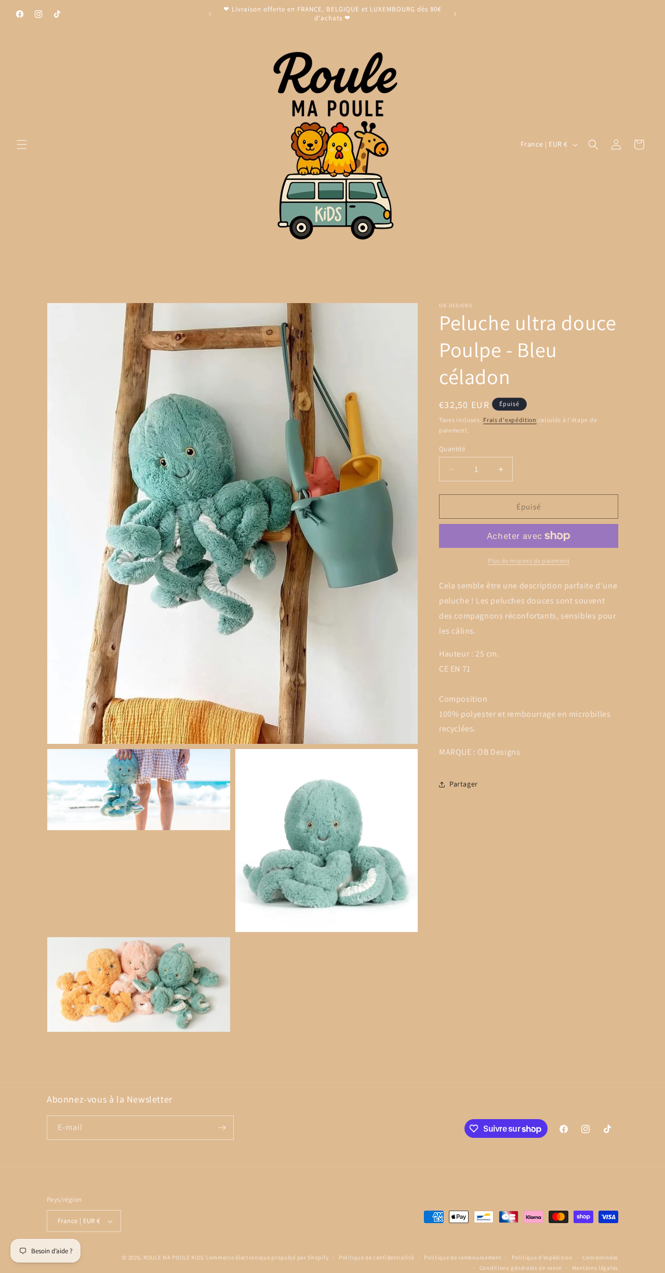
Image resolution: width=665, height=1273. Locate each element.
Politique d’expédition (542, 1257)
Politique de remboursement (462, 1257)
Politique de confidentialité (376, 1257)
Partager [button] (463, 784)
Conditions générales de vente (521, 1267)
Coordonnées (600, 1257)
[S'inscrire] (221, 1127)
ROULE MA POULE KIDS (173, 1257)
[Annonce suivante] (455, 14)
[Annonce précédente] (209, 14)
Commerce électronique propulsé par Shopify (267, 1257)
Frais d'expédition (510, 420)
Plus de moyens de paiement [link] (528, 561)
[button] (21, 144)
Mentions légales (595, 1267)
